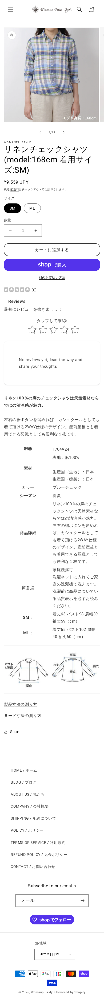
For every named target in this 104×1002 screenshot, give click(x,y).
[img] (17, 290)
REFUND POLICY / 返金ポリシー (39, 854)
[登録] (82, 900)
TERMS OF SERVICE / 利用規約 (38, 842)
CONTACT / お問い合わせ (33, 866)
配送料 (14, 189)
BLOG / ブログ (24, 782)
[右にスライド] (64, 132)
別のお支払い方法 (52, 277)
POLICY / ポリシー (27, 830)
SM (12, 208)
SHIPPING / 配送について (33, 818)
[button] (11, 9)
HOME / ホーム (24, 770)
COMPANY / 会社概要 (30, 806)
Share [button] (15, 732)
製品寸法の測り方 (20, 704)
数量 (7, 220)
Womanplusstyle (43, 992)
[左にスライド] (40, 132)
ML (32, 208)
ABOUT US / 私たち (28, 794)
